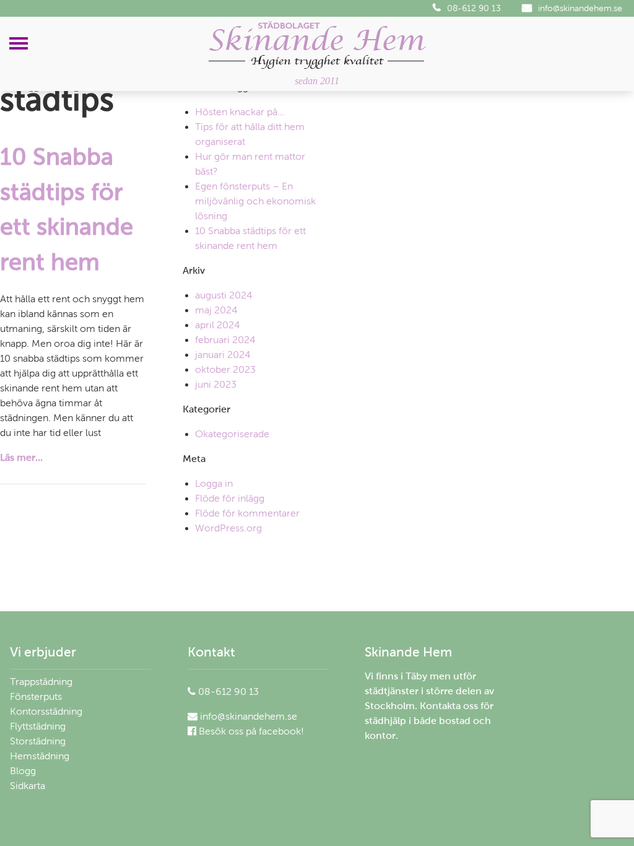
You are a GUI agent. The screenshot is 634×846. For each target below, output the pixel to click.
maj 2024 (216, 310)
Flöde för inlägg (229, 498)
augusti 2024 (224, 295)
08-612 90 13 (474, 8)
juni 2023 (216, 384)
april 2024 (217, 325)
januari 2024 (223, 354)
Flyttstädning (38, 726)
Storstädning (38, 741)
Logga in (214, 483)
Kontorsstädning (46, 711)
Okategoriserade (232, 434)
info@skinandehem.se (580, 8)
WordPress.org (228, 528)
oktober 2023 (225, 369)
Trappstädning (41, 681)
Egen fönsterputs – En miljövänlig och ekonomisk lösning (255, 201)
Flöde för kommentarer (247, 513)
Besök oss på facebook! (250, 731)
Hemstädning (39, 756)
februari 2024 (225, 339)
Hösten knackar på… (239, 112)
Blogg (23, 770)
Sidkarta (27, 785)
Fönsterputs (36, 696)
